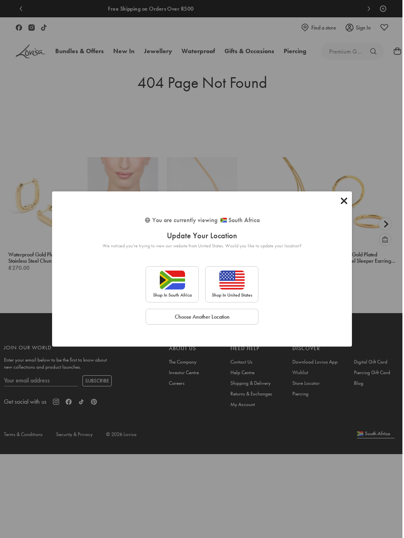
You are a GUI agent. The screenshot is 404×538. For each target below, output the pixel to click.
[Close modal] (344, 200)
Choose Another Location (202, 316)
